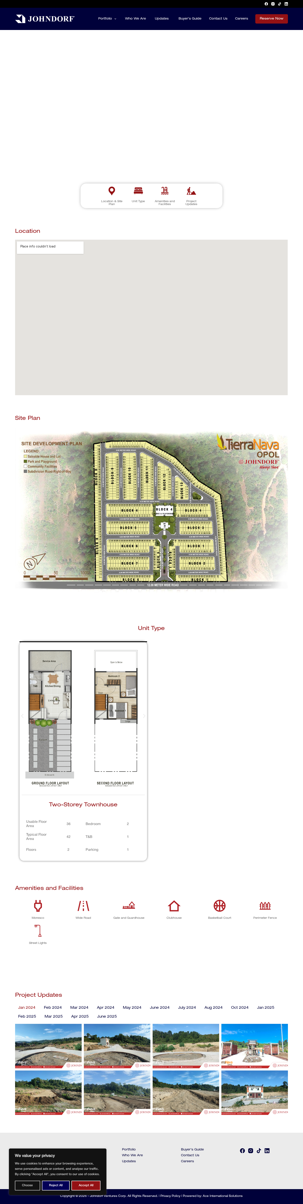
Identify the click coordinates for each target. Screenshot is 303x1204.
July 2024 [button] (187, 1008)
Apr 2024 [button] (105, 1008)
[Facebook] (266, 4)
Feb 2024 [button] (53, 1008)
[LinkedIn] (286, 4)
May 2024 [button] (132, 1008)
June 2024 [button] (160, 1008)
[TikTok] (279, 4)
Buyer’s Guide (190, 18)
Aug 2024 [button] (214, 1008)
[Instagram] (273, 4)
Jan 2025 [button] (265, 1008)
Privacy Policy (170, 1196)
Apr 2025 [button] (80, 1017)
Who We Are (135, 18)
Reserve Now (271, 18)
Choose (27, 1185)
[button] (22, 716)
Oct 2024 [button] (240, 1008)
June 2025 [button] (107, 1017)
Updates (162, 18)
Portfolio (105, 18)
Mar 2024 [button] (79, 1008)
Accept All (86, 1185)
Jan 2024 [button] (26, 1008)
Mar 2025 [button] (54, 1017)
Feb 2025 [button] (27, 1017)
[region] (57, 1171)
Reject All (56, 1185)
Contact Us (218, 18)
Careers (241, 18)
